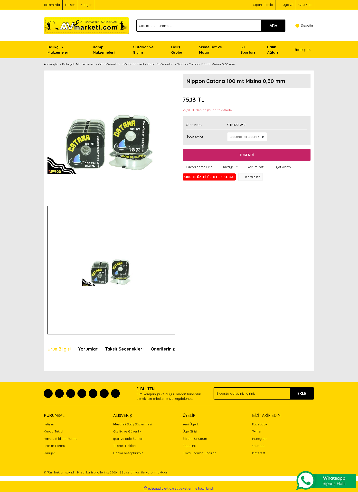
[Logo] (86, 25)
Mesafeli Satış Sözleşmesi (132, 424)
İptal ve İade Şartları (128, 439)
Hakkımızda (51, 5)
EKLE (301, 393)
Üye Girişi (190, 431)
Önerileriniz (163, 349)
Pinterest (258, 453)
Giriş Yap (304, 5)
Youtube (258, 446)
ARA (273, 25)
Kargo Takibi (53, 431)
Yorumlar (88, 349)
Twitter (257, 431)
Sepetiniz (189, 446)
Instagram (259, 439)
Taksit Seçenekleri (124, 349)
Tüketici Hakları (124, 446)
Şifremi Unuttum (195, 439)
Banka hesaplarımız (128, 453)
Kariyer (86, 5)
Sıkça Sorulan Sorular (199, 453)
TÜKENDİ (246, 155)
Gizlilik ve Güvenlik (127, 431)
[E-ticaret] (178, 488)
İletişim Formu (54, 446)
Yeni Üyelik (191, 424)
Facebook (259, 424)
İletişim (70, 5)
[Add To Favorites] (197, 167)
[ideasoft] (153, 488)
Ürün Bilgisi (59, 349)
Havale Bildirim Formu (60, 439)
